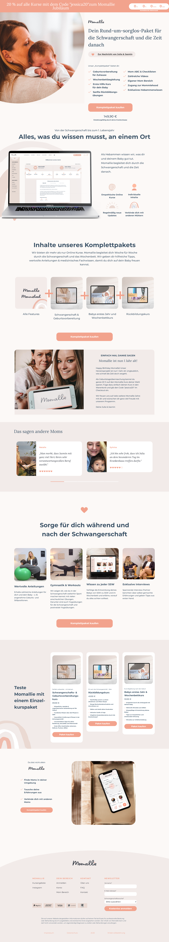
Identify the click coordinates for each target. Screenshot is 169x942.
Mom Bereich (62, 892)
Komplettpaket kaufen (110, 107)
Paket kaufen (66, 734)
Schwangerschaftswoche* (114, 898)
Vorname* (108, 883)
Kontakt (84, 892)
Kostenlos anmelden (120, 908)
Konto (59, 887)
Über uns (84, 883)
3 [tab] (84, 481)
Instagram (37, 887)
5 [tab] (112, 481)
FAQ (82, 887)
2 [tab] (71, 481)
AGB (93, 933)
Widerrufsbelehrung (116, 933)
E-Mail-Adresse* (110, 891)
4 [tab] (98, 481)
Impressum (49, 933)
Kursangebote (39, 883)
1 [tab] (57, 481)
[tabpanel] (49, 458)
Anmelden (61, 883)
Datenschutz (72, 933)
